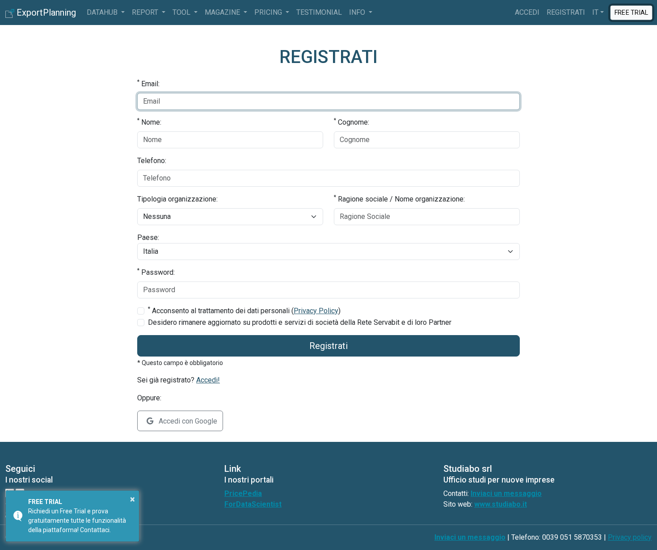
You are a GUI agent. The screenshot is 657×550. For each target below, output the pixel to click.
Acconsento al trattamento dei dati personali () (244, 310)
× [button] (132, 499)
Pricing (269, 12)
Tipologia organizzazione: (177, 199)
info (358, 12)
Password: (156, 272)
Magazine (223, 12)
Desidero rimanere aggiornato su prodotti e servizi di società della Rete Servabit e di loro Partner (299, 322)
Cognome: (351, 121)
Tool (182, 12)
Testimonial (319, 12)
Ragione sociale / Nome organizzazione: (399, 198)
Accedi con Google (187, 421)
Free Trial (631, 12)
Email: (148, 83)
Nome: (149, 121)
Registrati (566, 12)
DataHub (103, 12)
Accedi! (208, 380)
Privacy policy (630, 537)
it (595, 12)
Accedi (527, 12)
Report (146, 12)
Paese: (148, 237)
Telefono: (151, 160)
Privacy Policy (316, 310)
